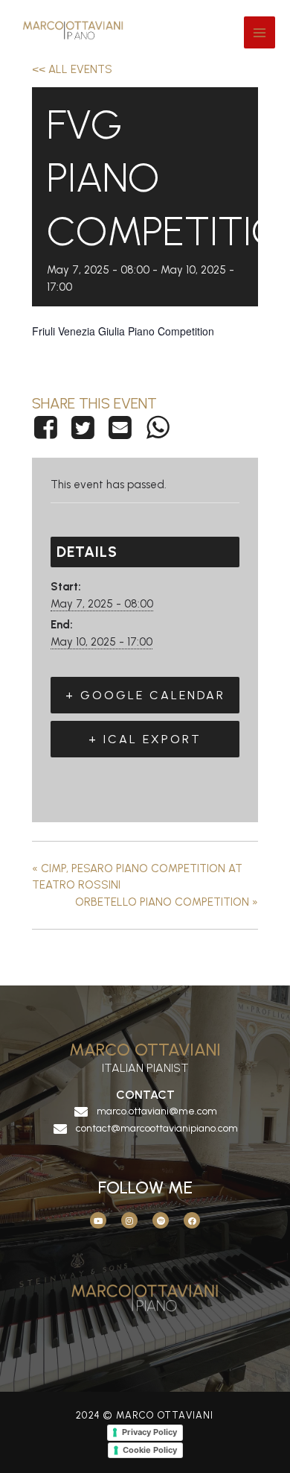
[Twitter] (82, 427)
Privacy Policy (149, 1432)
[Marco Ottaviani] (78, 32)
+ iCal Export (145, 739)
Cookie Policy (150, 1450)
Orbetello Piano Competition (166, 902)
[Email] (120, 427)
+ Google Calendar (145, 695)
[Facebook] (48, 427)
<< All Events (72, 69)
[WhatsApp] (157, 427)
